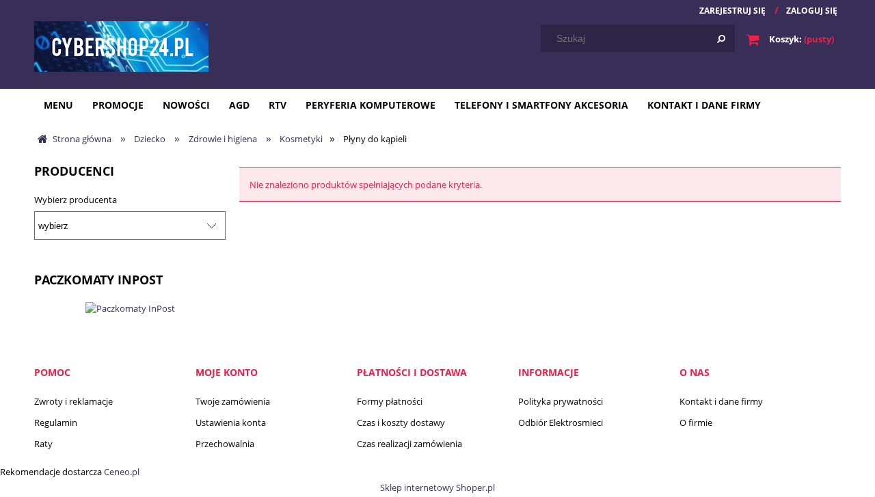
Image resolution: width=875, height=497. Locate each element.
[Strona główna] (121, 45)
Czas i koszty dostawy (401, 422)
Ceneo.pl (121, 472)
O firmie (695, 422)
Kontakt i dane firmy (721, 401)
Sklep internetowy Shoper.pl (437, 487)
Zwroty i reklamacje (73, 401)
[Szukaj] (721, 38)
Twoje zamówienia (233, 401)
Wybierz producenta (75, 199)
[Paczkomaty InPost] (130, 307)
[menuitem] (58, 105)
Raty (43, 444)
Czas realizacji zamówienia (409, 444)
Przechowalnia (225, 444)
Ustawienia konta (231, 422)
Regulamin (55, 422)
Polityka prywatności (560, 401)
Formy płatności (389, 401)
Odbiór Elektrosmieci (560, 422)
